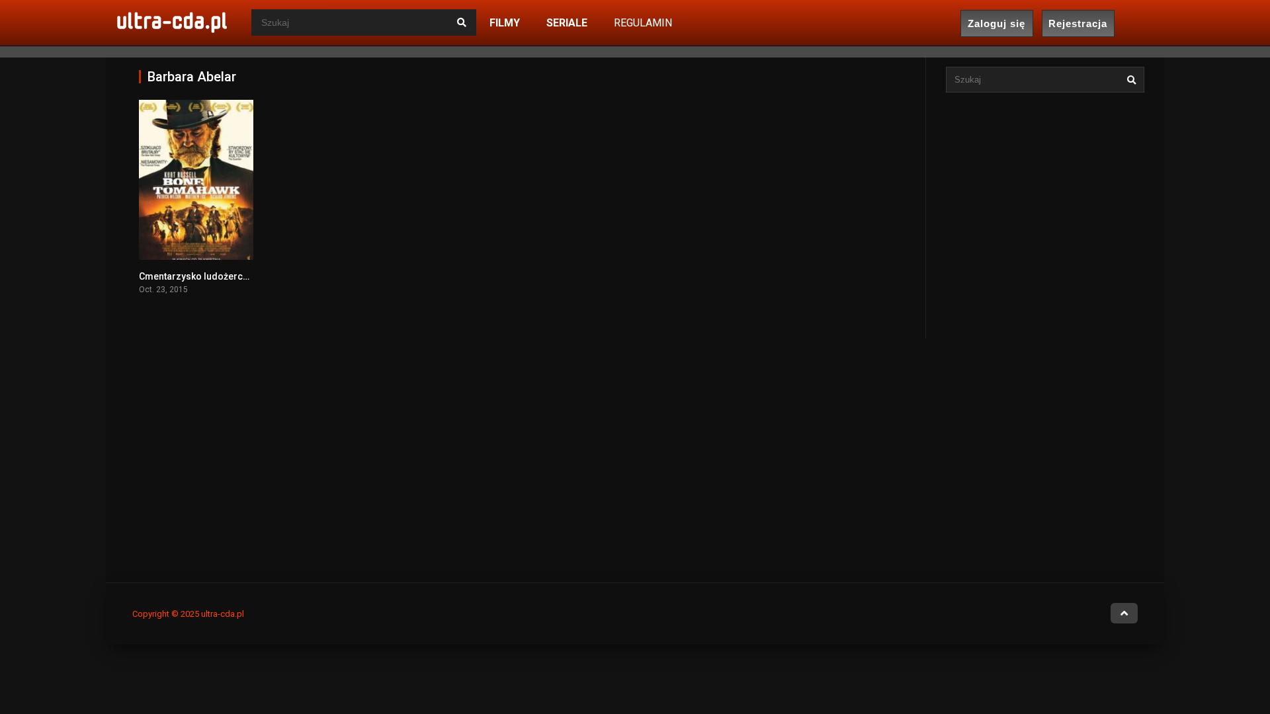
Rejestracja (1077, 23)
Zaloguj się (996, 23)
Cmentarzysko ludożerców (197, 276)
